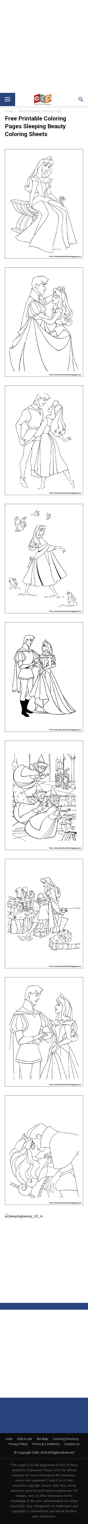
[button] (81, 99)
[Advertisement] (44, 46)
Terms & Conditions (46, 1444)
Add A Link (24, 1439)
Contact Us (71, 1444)
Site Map (42, 1439)
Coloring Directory (65, 1439)
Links (9, 1439)
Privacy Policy (18, 1444)
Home (9, 111)
